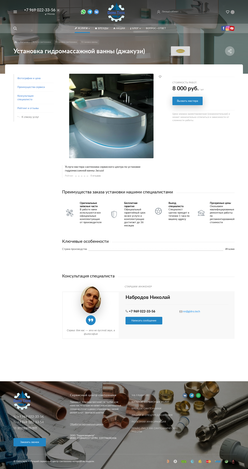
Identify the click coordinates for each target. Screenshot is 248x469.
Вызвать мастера (187, 101)
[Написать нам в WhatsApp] (84, 12)
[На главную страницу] (116, 11)
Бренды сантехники (146, 408)
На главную (140, 395)
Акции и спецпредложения (152, 415)
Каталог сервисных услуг (151, 402)
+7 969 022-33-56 (39, 10)
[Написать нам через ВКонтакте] (96, 12)
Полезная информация (149, 422)
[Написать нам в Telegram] (91, 12)
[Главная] (15, 42)
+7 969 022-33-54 (30, 422)
